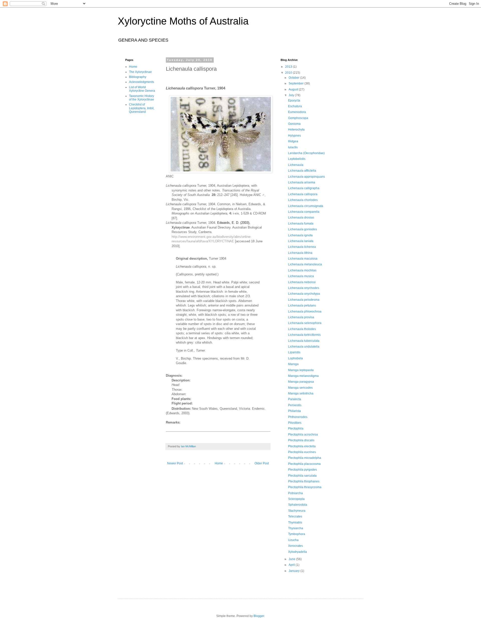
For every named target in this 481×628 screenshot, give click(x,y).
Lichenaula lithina (300, 253)
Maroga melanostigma (303, 376)
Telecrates (295, 516)
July (292, 95)
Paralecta (294, 399)
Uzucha (293, 540)
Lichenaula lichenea (302, 247)
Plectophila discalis (301, 440)
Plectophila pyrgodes (302, 469)
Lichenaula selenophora (304, 323)
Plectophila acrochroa (303, 434)
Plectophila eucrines (302, 452)
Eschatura (295, 106)
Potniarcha (295, 493)
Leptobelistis (296, 159)
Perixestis (294, 405)
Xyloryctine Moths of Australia (183, 21)
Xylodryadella (297, 552)
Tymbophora (296, 534)
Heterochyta (296, 129)
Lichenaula (295, 165)
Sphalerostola (297, 504)
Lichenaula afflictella (302, 170)
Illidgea (293, 141)
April (292, 565)
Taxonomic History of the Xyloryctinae (141, 97)
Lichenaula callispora (302, 194)
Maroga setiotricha (300, 393)
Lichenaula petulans (302, 305)
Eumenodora (297, 112)
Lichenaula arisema (301, 182)
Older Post (262, 463)
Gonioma (294, 124)
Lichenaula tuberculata (303, 341)
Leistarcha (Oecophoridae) (306, 153)
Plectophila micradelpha (304, 458)
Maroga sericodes (300, 387)
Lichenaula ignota (300, 235)
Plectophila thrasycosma (304, 487)
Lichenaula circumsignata (305, 206)
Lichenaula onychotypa (304, 293)
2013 (289, 66)
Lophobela (295, 358)
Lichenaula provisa (301, 317)
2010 (289, 72)
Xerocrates (295, 546)
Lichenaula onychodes (303, 288)
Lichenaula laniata (300, 241)
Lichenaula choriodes (303, 200)
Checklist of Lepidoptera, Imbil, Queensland (141, 108)
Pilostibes (294, 423)
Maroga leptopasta (301, 370)
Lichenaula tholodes (302, 329)
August (294, 89)
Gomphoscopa (298, 118)
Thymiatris (295, 522)
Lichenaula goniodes (302, 229)
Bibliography (137, 77)
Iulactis (293, 147)
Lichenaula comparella (303, 212)
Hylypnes (294, 135)
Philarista (294, 411)
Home (219, 463)
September (296, 83)
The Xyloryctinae (140, 72)
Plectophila (295, 428)
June (292, 559)
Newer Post (175, 463)
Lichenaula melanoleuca (305, 264)
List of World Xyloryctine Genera (142, 88)
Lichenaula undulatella (303, 346)
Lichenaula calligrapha (303, 188)
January (294, 571)
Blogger (259, 616)
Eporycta (294, 100)
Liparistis (294, 352)
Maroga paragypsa (301, 381)
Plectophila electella (302, 446)
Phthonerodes (297, 417)
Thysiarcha (295, 528)
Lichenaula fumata (300, 223)
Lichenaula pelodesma (303, 299)
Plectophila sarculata (302, 475)
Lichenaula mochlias (302, 270)
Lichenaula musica (301, 276)
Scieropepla (296, 499)
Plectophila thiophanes (303, 481)
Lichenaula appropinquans (306, 176)
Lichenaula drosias (301, 217)
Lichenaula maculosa (302, 258)
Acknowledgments (141, 82)
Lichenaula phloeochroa (304, 311)
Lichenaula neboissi (302, 282)
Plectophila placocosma (304, 464)
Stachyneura (296, 510)
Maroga (293, 364)
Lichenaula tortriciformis (304, 335)
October (294, 77)
